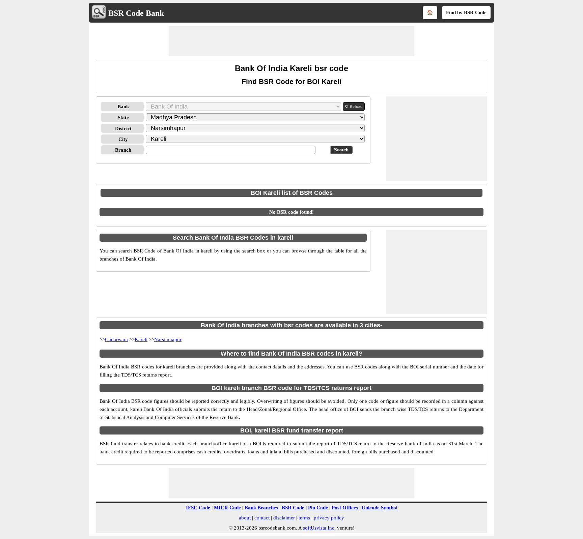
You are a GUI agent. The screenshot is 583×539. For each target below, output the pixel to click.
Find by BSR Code (466, 12)
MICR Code (227, 507)
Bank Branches (261, 507)
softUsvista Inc (318, 528)
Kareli (141, 339)
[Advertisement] (291, 41)
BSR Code (293, 507)
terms (304, 517)
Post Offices (345, 507)
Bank (123, 106)
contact (262, 517)
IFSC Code (198, 507)
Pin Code (318, 507)
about (245, 517)
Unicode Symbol (379, 507)
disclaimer (284, 517)
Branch (123, 150)
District (123, 128)
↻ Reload (354, 106)
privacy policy (329, 517)
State (123, 117)
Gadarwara (116, 339)
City (123, 139)
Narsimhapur (168, 339)
